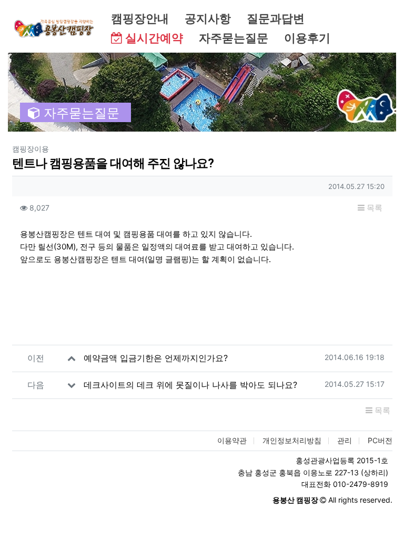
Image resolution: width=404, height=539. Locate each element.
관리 (344, 440)
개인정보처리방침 (291, 440)
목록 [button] (373, 208)
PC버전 (380, 440)
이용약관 (232, 440)
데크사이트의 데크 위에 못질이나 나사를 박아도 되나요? (190, 385)
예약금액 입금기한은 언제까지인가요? (156, 358)
